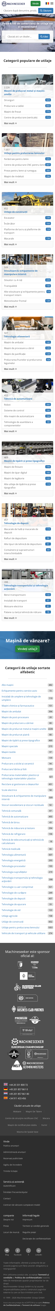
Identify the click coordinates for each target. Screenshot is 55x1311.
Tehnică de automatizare (15, 816)
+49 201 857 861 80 (19, 1093)
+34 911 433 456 (17, 1098)
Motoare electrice (26, 606)
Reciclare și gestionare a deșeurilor (20, 784)
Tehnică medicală (11, 849)
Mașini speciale (10, 746)
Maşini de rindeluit (27, 176)
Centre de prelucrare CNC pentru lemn (27, 164)
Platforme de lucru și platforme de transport (27, 231)
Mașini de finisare (27, 466)
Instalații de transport (26, 600)
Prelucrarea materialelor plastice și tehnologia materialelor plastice (20, 777)
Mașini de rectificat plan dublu (22, 1125)
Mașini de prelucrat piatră (15, 734)
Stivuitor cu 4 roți (27, 280)
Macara (46, 1118)
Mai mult (9, 123)
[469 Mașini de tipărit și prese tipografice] (27, 452)
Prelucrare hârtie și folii (14, 769)
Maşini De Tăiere (34, 1111)
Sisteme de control (27, 410)
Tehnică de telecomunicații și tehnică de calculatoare (23, 841)
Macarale (27, 238)
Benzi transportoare (27, 594)
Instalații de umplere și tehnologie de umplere (21, 698)
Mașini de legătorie (27, 478)
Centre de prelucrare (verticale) (27, 117)
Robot (27, 404)
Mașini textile (9, 752)
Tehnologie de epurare (14, 904)
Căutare (46, 10)
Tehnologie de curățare (14, 892)
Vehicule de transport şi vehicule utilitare (23, 933)
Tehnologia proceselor (14, 866)
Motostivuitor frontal (27, 300)
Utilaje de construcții (12, 921)
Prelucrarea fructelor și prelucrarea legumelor (27, 361)
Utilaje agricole (9, 915)
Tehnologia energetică (13, 860)
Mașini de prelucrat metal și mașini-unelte (24, 728)
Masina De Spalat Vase (27, 1131)
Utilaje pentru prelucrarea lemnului (20, 927)
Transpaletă (27, 285)
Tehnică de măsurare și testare (18, 828)
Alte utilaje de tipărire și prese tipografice (27, 486)
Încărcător (27, 223)
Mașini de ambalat (27, 342)
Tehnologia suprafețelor (14, 872)
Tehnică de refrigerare (13, 834)
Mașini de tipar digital (27, 472)
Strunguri (27, 100)
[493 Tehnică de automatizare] (27, 390)
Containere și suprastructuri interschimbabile (27, 551)
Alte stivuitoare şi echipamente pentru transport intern (27, 293)
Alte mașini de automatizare (27, 416)
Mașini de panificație (27, 354)
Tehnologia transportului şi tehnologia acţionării (22, 879)
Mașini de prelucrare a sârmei (17, 723)
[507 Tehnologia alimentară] (27, 327)
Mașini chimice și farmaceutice (18, 705)
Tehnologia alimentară (14, 854)
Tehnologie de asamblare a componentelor (27, 424)
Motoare (6, 757)
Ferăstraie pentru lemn (27, 159)
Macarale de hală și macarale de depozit (27, 531)
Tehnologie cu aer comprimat (17, 887)
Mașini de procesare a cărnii (27, 348)
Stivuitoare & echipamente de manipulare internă (24, 797)
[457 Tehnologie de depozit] (27, 514)
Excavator (27, 217)
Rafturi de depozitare (26, 538)
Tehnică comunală (11, 810)
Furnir (44, 1125)
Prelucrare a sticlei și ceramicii (18, 763)
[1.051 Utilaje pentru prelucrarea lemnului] (27, 144)
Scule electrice (9, 790)
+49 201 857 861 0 (18, 1089)
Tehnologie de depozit (13, 898)
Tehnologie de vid (11, 910)
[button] (51, 3)
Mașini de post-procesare (15, 717)
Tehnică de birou (11, 822)
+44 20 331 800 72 (18, 1084)
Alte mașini (7, 685)
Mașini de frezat (27, 111)
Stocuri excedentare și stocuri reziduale (23, 805)
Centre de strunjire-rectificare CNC (21, 1118)
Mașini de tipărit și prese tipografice (21, 740)
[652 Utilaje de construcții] (27, 203)
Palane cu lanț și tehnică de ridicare (26, 612)
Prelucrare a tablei (27, 105)
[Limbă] (47, 3)
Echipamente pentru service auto (19, 690)
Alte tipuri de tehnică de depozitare (26, 544)
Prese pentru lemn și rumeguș (27, 170)
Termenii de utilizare (31, 1305)
